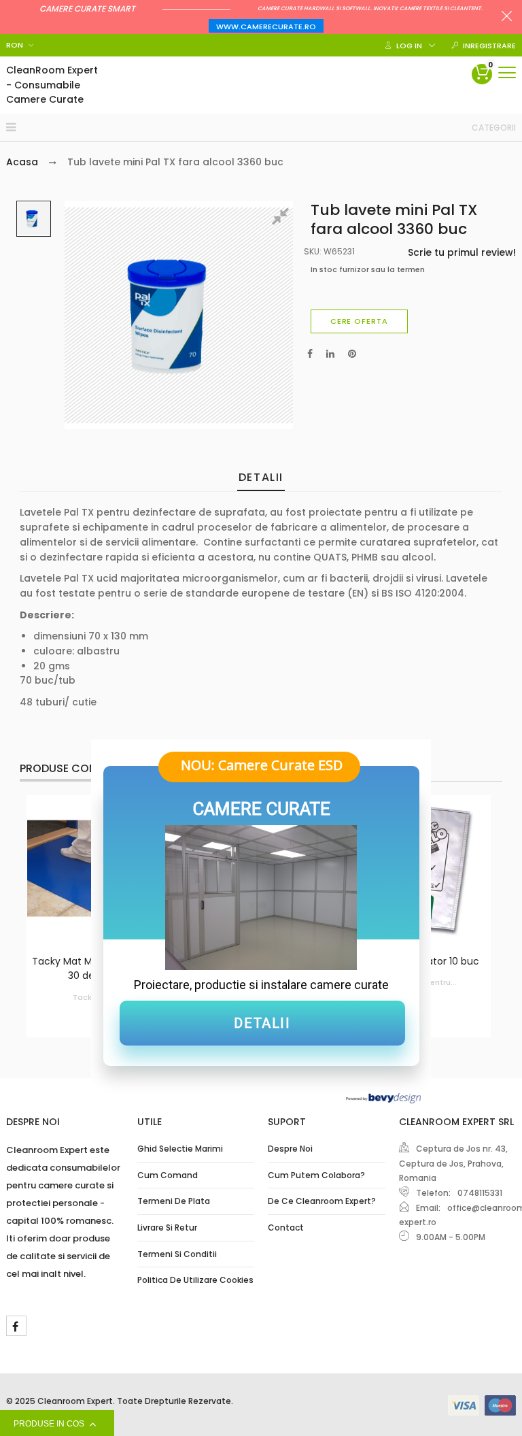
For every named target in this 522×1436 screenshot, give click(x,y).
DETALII (262, 1023)
